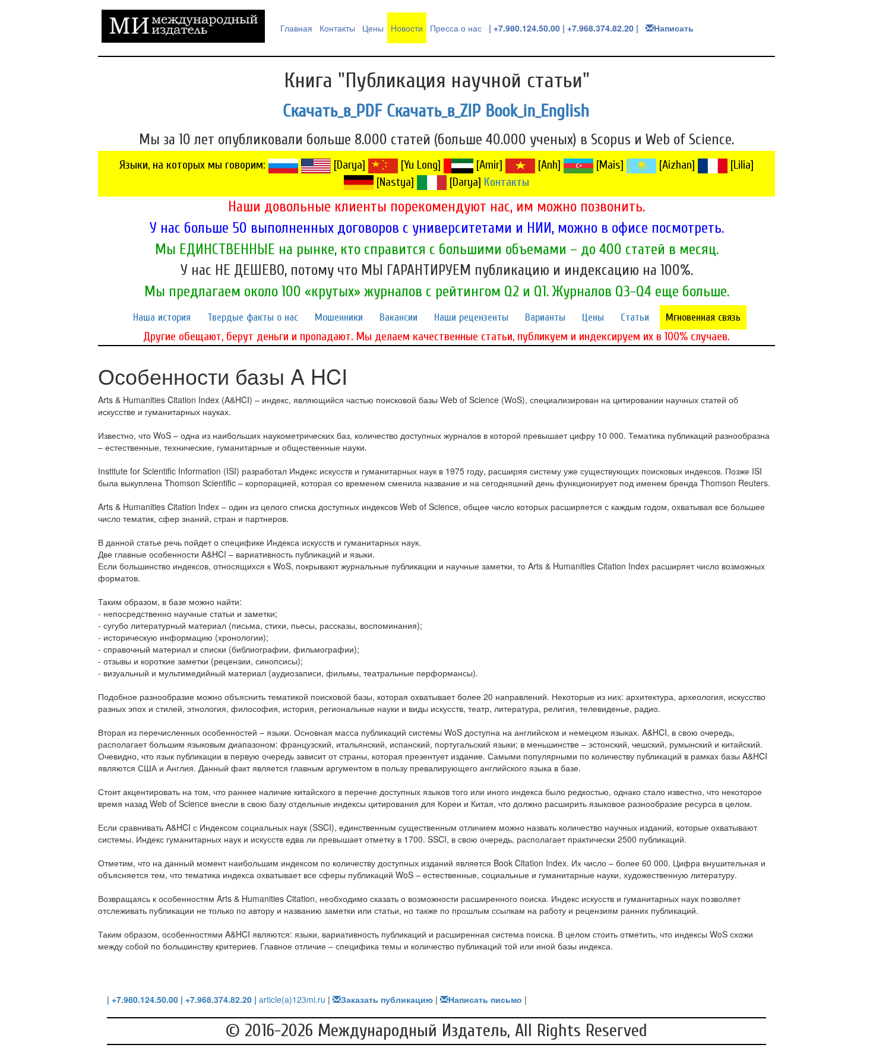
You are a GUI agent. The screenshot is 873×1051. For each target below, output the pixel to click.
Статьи (635, 317)
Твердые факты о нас (252, 317)
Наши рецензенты (471, 317)
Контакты (337, 28)
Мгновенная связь (703, 317)
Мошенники (339, 317)
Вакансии (398, 317)
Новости (407, 28)
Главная (296, 28)
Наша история (162, 317)
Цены (373, 28)
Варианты (545, 317)
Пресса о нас (456, 28)
